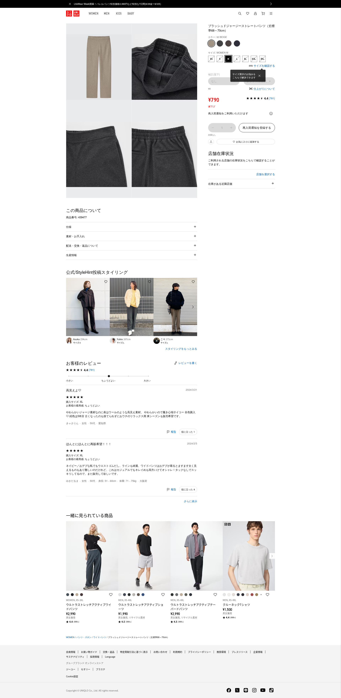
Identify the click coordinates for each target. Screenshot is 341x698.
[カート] (263, 13)
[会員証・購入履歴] (255, 13)
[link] (174, 4)
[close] (70, 4)
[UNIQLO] (72, 13)
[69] (237, 43)
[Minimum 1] (212, 127)
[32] (211, 43)
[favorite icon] (111, 595)
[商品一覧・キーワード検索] (271, 13)
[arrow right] (193, 307)
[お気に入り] (247, 13)
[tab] (94, 13)
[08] (220, 43)
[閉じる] (259, 76)
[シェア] (211, 142)
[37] (228, 43)
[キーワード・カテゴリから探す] (240, 13)
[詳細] (271, 113)
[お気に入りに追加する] (106, 282)
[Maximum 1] (231, 127)
